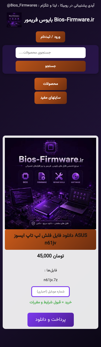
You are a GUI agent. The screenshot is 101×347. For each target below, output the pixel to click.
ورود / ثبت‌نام (50, 37)
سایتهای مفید (50, 98)
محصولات (50, 84)
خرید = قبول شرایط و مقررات (51, 302)
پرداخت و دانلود (50, 320)
